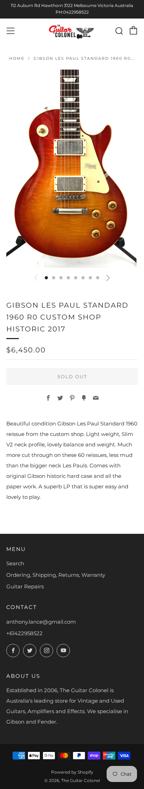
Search (15, 563)
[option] (72, 169)
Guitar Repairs (25, 586)
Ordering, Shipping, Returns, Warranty (55, 575)
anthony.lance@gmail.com (41, 621)
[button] (46, 277)
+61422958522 (24, 633)
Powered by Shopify (72, 772)
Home (16, 58)
